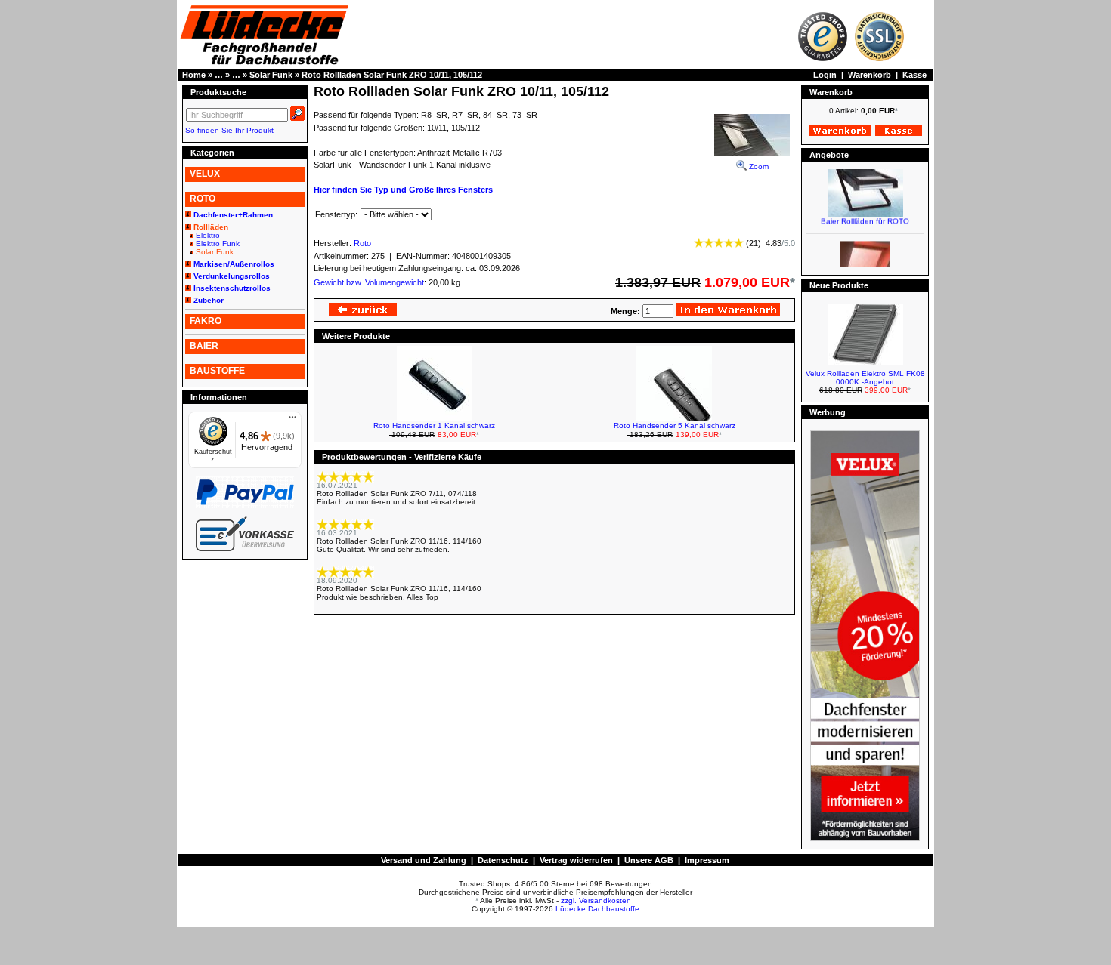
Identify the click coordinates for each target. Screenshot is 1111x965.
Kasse (914, 74)
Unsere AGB (648, 860)
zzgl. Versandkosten (596, 900)
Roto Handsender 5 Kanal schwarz (674, 425)
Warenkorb (869, 74)
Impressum (707, 860)
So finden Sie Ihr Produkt (229, 130)
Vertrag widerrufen (576, 860)
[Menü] (292, 421)
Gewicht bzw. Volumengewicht (369, 282)
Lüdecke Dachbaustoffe (597, 909)
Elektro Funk (218, 243)
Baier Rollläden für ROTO (865, 215)
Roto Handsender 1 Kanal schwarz (434, 425)
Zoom (758, 166)
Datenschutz (503, 860)
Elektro (208, 235)
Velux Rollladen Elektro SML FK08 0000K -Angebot (865, 377)
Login (825, 74)
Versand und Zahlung (423, 860)
